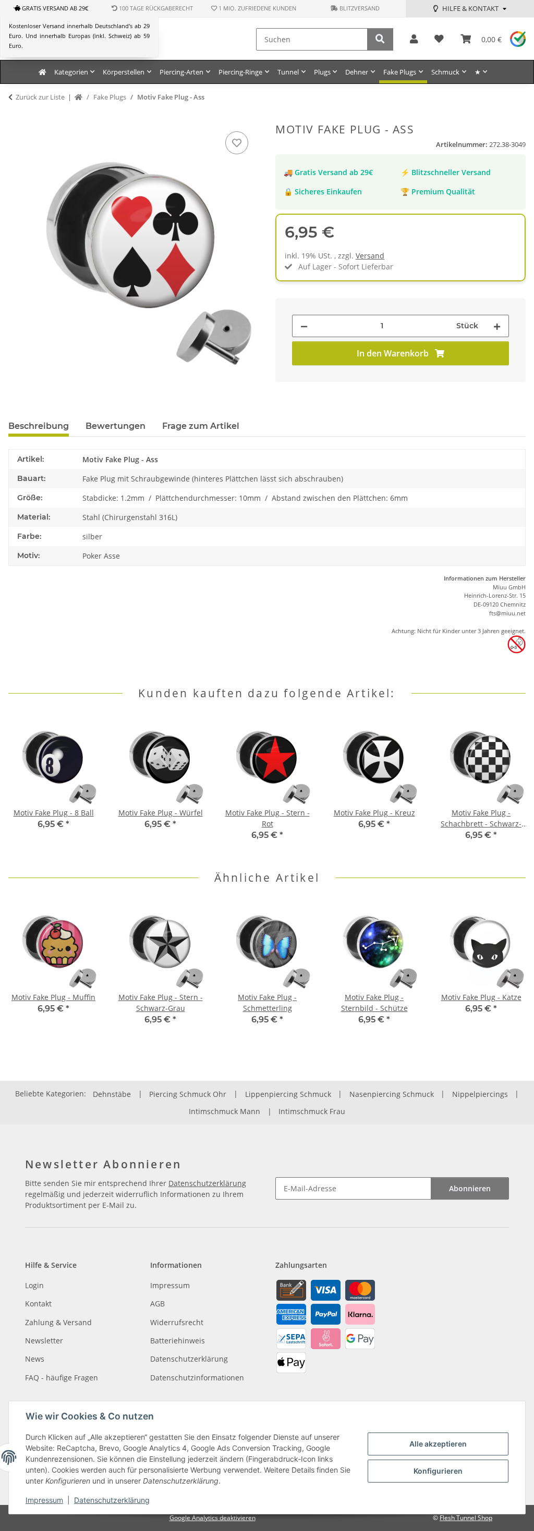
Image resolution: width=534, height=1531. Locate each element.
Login (34, 1285)
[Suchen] (380, 39)
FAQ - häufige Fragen (61, 1377)
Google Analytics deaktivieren (212, 1517)
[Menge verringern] (304, 326)
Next (508, 786)
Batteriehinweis (177, 1340)
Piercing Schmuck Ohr (187, 1094)
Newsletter (44, 1340)
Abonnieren (470, 1188)
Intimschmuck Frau (311, 1111)
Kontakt (38, 1303)
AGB (157, 1303)
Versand (370, 256)
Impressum (44, 1500)
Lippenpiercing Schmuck (288, 1094)
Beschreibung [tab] (38, 426)
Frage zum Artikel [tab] (200, 426)
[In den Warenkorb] (16, 117)
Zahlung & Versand (58, 1322)
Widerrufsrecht (176, 1322)
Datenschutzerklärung (112, 1500)
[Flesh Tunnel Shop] (42, 71)
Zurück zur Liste (40, 97)
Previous (25, 786)
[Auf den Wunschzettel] (236, 142)
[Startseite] (78, 97)
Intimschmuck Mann (224, 1111)
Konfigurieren (438, 1470)
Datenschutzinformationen (197, 1377)
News (34, 1359)
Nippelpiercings (480, 1094)
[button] (414, 39)
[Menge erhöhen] (497, 326)
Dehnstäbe (112, 1094)
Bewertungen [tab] (115, 426)
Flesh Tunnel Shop (466, 1517)
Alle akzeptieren (438, 1443)
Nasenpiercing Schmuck (391, 1094)
